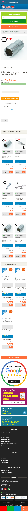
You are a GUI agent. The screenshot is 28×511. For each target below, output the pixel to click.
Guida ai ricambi (5, 470)
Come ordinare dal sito (6, 472)
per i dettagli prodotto (9, 109)
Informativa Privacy (5, 439)
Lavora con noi (4, 462)
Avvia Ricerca (14, 21)
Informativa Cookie (5, 441)
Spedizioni (3, 435)
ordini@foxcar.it (6, 485)
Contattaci (3, 458)
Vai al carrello (14, 357)
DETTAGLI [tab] (4, 120)
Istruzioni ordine (5, 437)
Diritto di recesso (5, 445)
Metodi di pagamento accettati (8, 494)
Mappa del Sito (4, 460)
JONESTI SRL (4, 480)
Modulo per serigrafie (6, 448)
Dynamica (19, 505)
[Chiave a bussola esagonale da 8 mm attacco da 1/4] (14, 48)
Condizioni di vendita (6, 432)
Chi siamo (3, 456)
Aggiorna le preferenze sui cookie (9, 443)
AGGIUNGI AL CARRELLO (11, 98)
